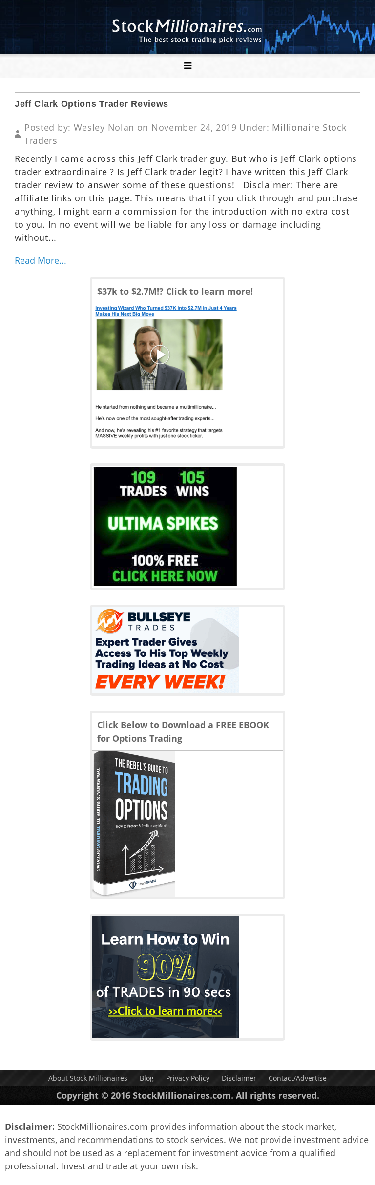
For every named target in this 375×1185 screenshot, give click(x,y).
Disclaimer (239, 1078)
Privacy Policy (187, 1078)
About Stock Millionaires (87, 1078)
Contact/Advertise (298, 1078)
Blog (147, 1078)
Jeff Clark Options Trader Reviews (91, 104)
